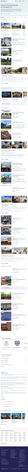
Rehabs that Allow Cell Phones (14, 457)
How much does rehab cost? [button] (5, 358)
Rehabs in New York (4, 453)
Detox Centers (12, 452)
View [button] (2, 83)
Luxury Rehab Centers (13, 451)
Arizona (2, 420)
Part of (4, 205)
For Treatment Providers (22, 459)
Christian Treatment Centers (22, 457)
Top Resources (4, 459)
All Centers (2, 3)
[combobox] (11, 1)
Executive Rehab (21, 453)
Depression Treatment (22, 452)
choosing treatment (12, 377)
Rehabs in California (4, 452)
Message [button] (7, 83)
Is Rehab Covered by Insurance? (5, 462)
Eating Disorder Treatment (22, 451)
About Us (20, 462)
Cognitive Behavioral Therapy (14, 453)
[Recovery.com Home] (4, 1)
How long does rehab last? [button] (4, 360)
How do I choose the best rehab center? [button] (6, 364)
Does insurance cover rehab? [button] (5, 356)
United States (5, 3)
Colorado (13, 420)
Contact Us (20, 463)
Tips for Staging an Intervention (5, 463)
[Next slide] (25, 29)
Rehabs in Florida (4, 451)
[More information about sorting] (26, 21)
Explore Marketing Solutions (22, 461)
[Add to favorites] (10, 38)
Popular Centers (13, 450)
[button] (5, 21)
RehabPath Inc (14, 468)
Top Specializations (22, 450)
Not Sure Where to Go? (5, 450)
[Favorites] (26, 1)
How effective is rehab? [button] (4, 362)
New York (8, 3)
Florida (23, 420)
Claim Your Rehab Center (22, 460)
